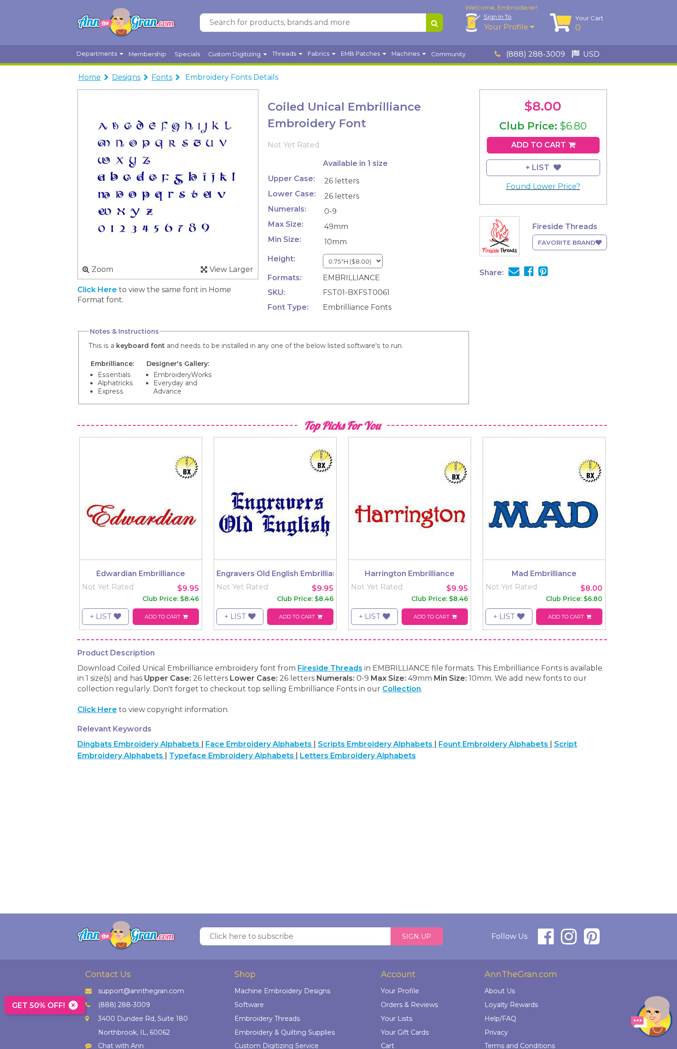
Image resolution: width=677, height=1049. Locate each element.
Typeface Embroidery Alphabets (232, 755)
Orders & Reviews (409, 1005)
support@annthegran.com (141, 991)
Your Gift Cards (405, 1032)
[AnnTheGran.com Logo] (126, 23)
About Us (499, 991)
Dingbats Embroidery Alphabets (139, 744)
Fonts (162, 77)
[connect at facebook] (546, 940)
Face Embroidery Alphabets (259, 744)
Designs (126, 77)
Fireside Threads (330, 668)
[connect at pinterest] (592, 940)
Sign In (498, 16)
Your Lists (396, 1018)
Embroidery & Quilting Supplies (284, 1032)
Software (249, 1005)
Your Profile (507, 27)
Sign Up (416, 936)
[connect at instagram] (569, 940)
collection (401, 688)
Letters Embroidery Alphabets (358, 755)
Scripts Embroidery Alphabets (376, 744)
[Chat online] (651, 1018)
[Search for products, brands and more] (434, 22)
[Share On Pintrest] (543, 272)
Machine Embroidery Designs (282, 991)
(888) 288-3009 (534, 54)
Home (89, 77)
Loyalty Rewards (511, 1005)
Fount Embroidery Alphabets (494, 744)
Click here (98, 289)
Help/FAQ (500, 1018)
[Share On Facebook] (529, 272)
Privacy (496, 1032)
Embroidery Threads (267, 1018)
